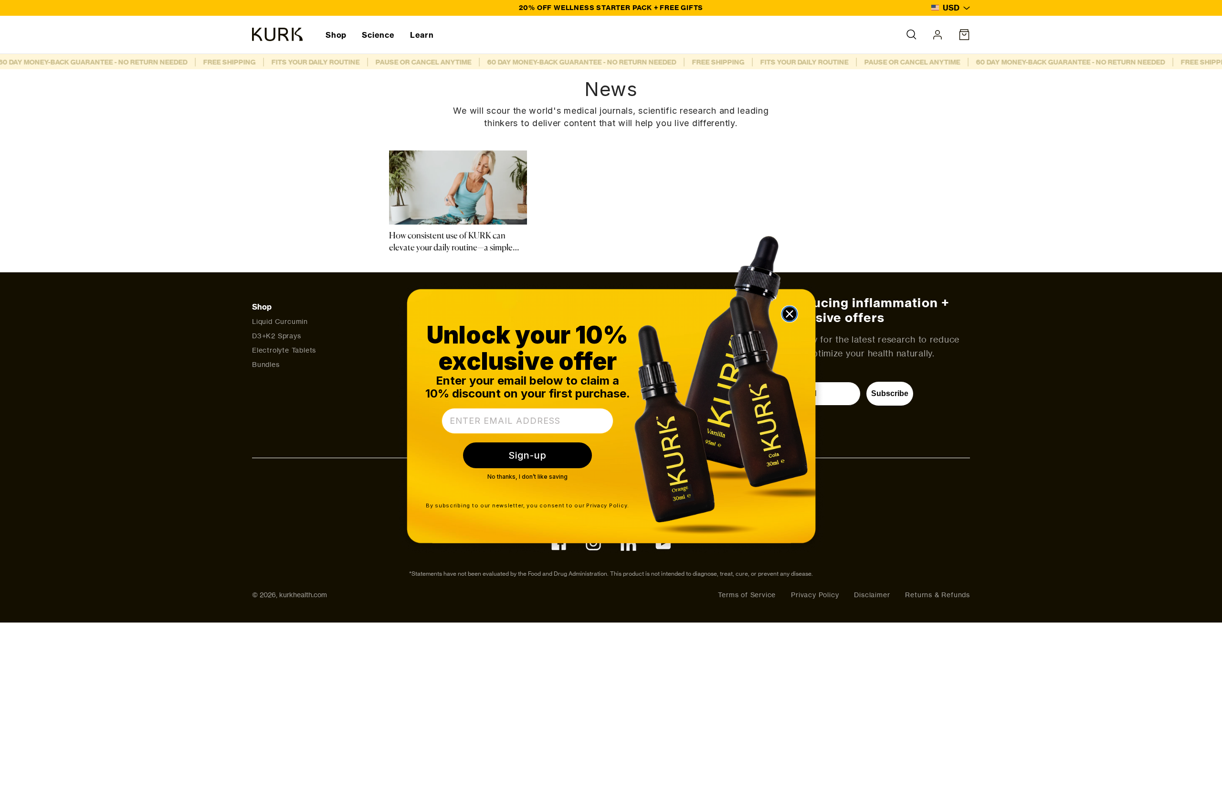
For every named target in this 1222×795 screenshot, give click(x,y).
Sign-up (527, 455)
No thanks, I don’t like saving (527, 476)
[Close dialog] (789, 314)
